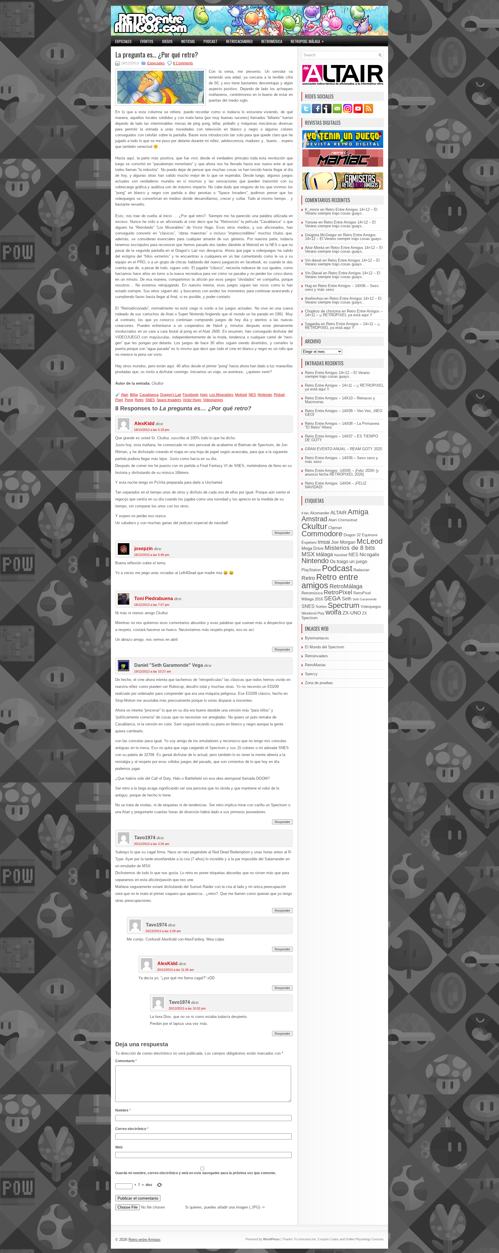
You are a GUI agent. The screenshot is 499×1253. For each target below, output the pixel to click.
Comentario (126, 1061)
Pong (129, 400)
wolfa (333, 612)
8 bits (305, 513)
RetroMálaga (345, 586)
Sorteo (321, 606)
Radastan (361, 570)
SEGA (332, 598)
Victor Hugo (192, 400)
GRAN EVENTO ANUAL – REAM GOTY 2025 (343, 449)
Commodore (321, 534)
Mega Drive (312, 548)
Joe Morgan (343, 542)
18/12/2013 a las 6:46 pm (151, 554)
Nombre (123, 1110)
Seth (346, 598)
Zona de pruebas (319, 683)
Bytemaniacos (317, 638)
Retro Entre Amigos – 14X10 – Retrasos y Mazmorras (340, 400)
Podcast (210, 41)
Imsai (324, 542)
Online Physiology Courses (365, 1239)
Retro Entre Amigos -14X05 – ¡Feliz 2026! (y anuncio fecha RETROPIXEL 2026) (342, 472)
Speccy (311, 674)
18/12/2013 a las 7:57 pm (151, 604)
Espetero (308, 543)
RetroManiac (315, 665)
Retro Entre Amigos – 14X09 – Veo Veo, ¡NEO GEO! (343, 413)
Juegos (167, 41)
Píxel (119, 400)
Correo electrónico (131, 1129)
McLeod (370, 541)
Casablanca (149, 395)
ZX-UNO (351, 613)
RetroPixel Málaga (307, 41)
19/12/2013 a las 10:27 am (152, 671)
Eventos (146, 41)
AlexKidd (144, 423)
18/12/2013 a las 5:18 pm (151, 429)
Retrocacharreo (239, 41)
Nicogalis (369, 554)
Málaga (324, 554)
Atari (124, 395)
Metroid (241, 395)
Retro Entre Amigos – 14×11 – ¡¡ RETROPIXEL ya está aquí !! (344, 313)
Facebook (190, 395)
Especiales (123, 41)
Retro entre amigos (329, 581)
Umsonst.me (307, 1239)
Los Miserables (221, 395)
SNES (150, 400)
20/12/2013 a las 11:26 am (175, 969)
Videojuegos (213, 400)
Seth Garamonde (365, 599)
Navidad (340, 555)
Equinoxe (369, 535)
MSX (308, 554)
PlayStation (311, 570)
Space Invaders (169, 400)
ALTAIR (338, 512)
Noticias (188, 41)
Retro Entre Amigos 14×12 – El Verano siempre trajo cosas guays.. (341, 211)
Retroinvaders (316, 656)
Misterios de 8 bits (350, 547)
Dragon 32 (352, 535)
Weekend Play (312, 613)
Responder (282, 533)
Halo (204, 395)
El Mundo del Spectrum (324, 647)
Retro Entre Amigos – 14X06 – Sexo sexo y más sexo (342, 288)
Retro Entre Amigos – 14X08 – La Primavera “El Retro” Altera (342, 425)
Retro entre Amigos (145, 1239)
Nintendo (265, 395)
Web (118, 1147)
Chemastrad (347, 520)
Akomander (319, 513)
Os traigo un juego (348, 561)
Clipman (335, 528)
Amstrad (314, 519)
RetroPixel (338, 592)
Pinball (279, 395)
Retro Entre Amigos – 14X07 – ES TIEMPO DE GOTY (341, 438)
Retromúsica (271, 41)
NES (252, 395)
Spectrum (344, 605)
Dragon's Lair (170, 395)
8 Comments (183, 63)
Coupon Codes (328, 1239)
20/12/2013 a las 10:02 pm (187, 1008)
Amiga (358, 512)
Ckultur (314, 526)
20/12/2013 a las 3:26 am (151, 844)
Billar (134, 395)
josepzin (143, 548)
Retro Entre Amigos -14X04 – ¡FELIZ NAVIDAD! (335, 485)
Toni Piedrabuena (153, 598)
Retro (139, 400)
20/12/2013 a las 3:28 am (163, 931)
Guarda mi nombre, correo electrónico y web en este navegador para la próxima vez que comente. (195, 1173)
